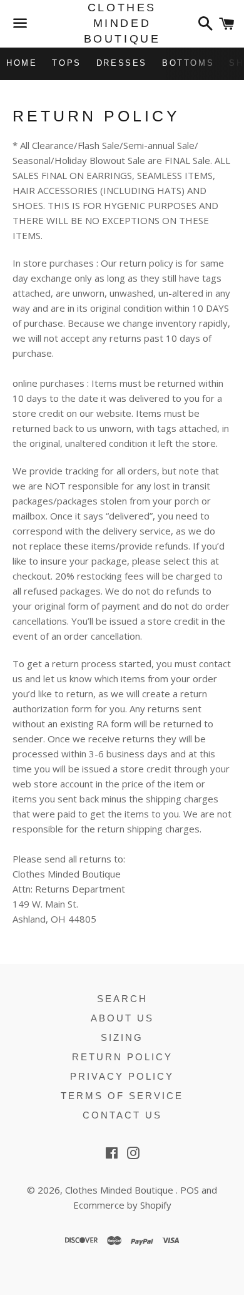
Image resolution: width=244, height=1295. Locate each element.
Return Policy (122, 1057)
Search (122, 998)
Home (21, 63)
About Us (122, 1018)
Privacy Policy (122, 1076)
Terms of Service (122, 1095)
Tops (66, 63)
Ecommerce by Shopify (122, 1205)
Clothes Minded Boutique (122, 23)
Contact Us (122, 1115)
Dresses (121, 63)
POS (189, 1190)
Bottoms (188, 63)
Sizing (122, 1037)
